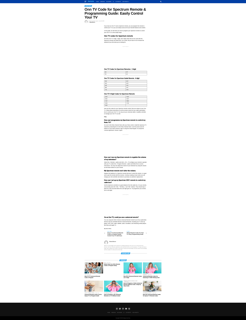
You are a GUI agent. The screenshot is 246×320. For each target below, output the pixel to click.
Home (97, 1)
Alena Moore (92, 22)
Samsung (102, 1)
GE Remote (118, 1)
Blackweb (108, 1)
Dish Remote (125, 1)
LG (113, 1)
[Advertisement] (125, 56)
